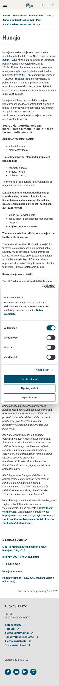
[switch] (50, 337)
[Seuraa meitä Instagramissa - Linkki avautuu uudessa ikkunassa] (33, 672)
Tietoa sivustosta (16, 641)
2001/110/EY (9, 59)
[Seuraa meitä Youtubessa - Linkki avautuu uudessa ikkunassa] (16, 672)
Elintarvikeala (36, 15)
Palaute (10, 628)
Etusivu (7, 15)
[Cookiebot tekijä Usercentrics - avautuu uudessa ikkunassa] (42, 286)
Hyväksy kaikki (29, 379)
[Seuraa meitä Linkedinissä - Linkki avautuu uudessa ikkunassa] (25, 672)
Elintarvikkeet (20, 15)
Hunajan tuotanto (12, 571)
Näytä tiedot (42, 369)
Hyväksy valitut (29, 388)
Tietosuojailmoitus (17, 633)
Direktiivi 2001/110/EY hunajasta (21, 556)
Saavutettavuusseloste (19, 637)
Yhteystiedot (13, 624)
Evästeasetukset (15, 645)
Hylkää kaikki (29, 397)
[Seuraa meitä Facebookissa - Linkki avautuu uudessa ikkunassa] (8, 672)
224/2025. (20, 75)
